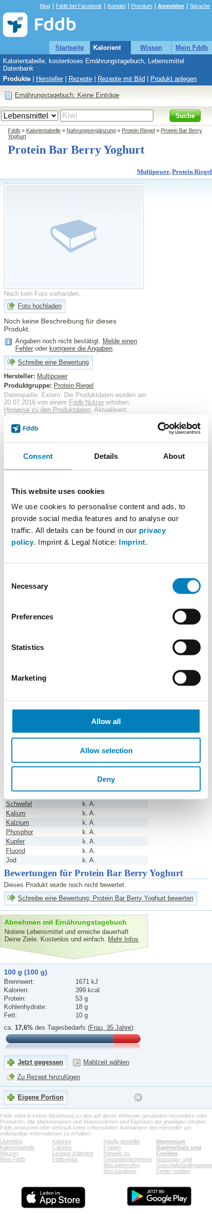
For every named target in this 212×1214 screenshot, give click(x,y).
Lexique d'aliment (72, 1153)
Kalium (16, 813)
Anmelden (171, 6)
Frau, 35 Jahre (110, 1027)
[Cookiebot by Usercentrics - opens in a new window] (157, 428)
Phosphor (19, 832)
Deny (106, 779)
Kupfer (15, 841)
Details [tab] (106, 455)
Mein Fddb (192, 47)
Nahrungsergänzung (91, 130)
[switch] (187, 617)
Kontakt (116, 6)
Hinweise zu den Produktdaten (47, 409)
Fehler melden (173, 1171)
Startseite (69, 47)
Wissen (151, 47)
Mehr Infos (123, 939)
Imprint (132, 542)
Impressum (170, 1141)
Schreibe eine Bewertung (53, 362)
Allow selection (106, 750)
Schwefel (19, 804)
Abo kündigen (120, 1171)
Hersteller (49, 78)
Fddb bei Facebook (79, 6)
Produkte (17, 78)
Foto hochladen (40, 306)
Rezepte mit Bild (121, 78)
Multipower (153, 171)
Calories (62, 1147)
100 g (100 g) (25, 972)
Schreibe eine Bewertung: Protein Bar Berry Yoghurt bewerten (105, 898)
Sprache (200, 6)
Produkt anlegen (173, 78)
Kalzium (17, 822)
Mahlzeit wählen (106, 1062)
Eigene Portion (41, 1097)
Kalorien (61, 1141)
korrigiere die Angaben (80, 348)
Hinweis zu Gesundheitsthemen (128, 1156)
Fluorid (15, 850)
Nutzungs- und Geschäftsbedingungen (184, 1162)
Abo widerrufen (122, 1165)
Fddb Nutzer (86, 402)
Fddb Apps (65, 1159)
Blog (45, 6)
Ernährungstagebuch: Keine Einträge (67, 95)
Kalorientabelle (116, 47)
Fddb (14, 130)
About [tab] (174, 455)
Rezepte (80, 78)
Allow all (106, 721)
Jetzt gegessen (40, 1062)
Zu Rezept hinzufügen (48, 1077)
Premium (141, 6)
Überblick (11, 1141)
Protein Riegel (138, 130)
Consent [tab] (38, 455)
